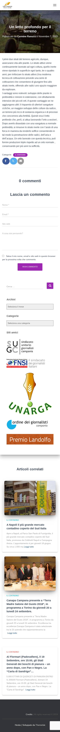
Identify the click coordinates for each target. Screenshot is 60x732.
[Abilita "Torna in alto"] (54, 726)
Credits (29, 714)
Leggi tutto (29, 547)
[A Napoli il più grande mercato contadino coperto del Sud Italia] (30, 498)
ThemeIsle (40, 725)
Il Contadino (20, 155)
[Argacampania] (8, 5)
